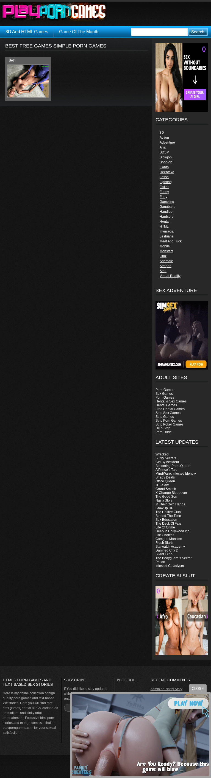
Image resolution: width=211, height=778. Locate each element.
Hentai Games (166, 405)
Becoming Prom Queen (173, 466)
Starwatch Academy (170, 546)
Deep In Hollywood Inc (172, 531)
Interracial (167, 231)
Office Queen (165, 481)
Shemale (166, 261)
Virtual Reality (170, 276)
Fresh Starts (164, 543)
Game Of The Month (78, 31)
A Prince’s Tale (166, 470)
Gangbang (168, 207)
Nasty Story (164, 500)
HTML (164, 226)
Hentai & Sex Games (171, 401)
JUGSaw (162, 485)
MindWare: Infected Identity (176, 473)
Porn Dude (164, 432)
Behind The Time (168, 516)
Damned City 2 (167, 550)
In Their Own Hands (170, 504)
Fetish (164, 177)
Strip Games (165, 417)
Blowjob (166, 157)
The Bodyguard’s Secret (173, 558)
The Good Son (166, 497)
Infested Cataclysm (170, 566)
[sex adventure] (182, 335)
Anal (163, 147)
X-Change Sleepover (171, 493)
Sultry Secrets (166, 458)
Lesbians (166, 236)
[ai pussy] (182, 654)
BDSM (164, 152)
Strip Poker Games (170, 424)
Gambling (167, 202)
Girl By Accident (167, 462)
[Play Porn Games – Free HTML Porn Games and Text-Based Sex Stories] (54, 11)
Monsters (166, 251)
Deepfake (167, 172)
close (198, 689)
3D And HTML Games (26, 31)
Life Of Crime (165, 527)
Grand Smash (166, 489)
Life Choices (165, 535)
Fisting (165, 187)
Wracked (162, 454)
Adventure (167, 142)
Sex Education (166, 520)
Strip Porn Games (169, 420)
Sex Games (164, 394)
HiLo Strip (163, 428)
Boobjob (166, 162)
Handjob (166, 212)
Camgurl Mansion (169, 539)
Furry (163, 197)
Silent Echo (164, 554)
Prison (160, 562)
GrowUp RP (164, 508)
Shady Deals (165, 477)
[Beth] (28, 96)
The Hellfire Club (168, 512)
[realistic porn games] (182, 111)
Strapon (165, 266)
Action (164, 137)
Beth (12, 60)
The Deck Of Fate (168, 523)
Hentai (165, 221)
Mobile (165, 246)
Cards (164, 167)
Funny (164, 192)
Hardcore (167, 217)
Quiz (163, 256)
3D (162, 133)
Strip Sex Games (168, 413)
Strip (163, 271)
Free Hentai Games (170, 409)
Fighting (166, 182)
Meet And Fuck (171, 241)
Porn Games (165, 390)
